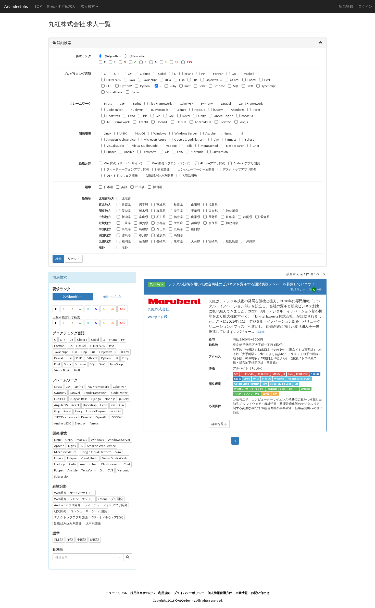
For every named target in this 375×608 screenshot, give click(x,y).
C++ (117, 74)
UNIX (123, 133)
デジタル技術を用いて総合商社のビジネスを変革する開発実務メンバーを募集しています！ (242, 284)
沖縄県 (250, 241)
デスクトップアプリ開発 (239, 169)
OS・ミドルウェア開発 (122, 175)
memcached (209, 146)
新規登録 (346, 6)
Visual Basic (114, 92)
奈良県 (213, 223)
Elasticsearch (235, 146)
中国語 (140, 187)
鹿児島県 (232, 241)
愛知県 (265, 217)
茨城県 (126, 211)
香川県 (143, 235)
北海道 (126, 198)
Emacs (231, 139)
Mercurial (197, 152)
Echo (131, 116)
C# (130, 74)
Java (132, 80)
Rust (187, 86)
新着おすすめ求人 (61, 6)
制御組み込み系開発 (159, 175)
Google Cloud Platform (189, 139)
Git (167, 152)
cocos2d (247, 116)
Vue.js (244, 122)
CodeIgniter (114, 110)
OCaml (234, 80)
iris (145, 116)
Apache (210, 133)
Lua (195, 80)
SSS (122, 309)
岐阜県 (230, 217)
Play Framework (160, 103)
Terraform (149, 152)
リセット (74, 259)
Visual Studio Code (145, 146)
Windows (159, 133)
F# (203, 74)
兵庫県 (195, 223)
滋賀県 (143, 223)
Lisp (181, 80)
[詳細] (261, 332)
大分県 (195, 241)
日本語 (108, 187)
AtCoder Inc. (187, 600)
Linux (107, 133)
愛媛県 (161, 235)
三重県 (126, 223)
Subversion (220, 152)
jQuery (218, 110)
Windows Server (185, 133)
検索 (58, 259)
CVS (180, 152)
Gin (158, 116)
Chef (256, 146)
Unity (202, 116)
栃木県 (143, 211)
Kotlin (135, 92)
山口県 (195, 229)
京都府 (161, 223)
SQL (236, 86)
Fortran (218, 74)
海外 (125, 247)
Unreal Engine (223, 116)
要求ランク (83, 56)
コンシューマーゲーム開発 (196, 169)
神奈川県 (232, 211)
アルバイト (156, 284)
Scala (202, 86)
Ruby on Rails (160, 110)
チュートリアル (116, 593)
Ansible (129, 152)
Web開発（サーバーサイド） (124, 163)
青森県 (126, 204)
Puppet (111, 152)
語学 (88, 187)
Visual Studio (115, 146)
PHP (109, 86)
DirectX (143, 122)
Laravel (226, 103)
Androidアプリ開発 (246, 163)
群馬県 (161, 211)
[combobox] (88, 557)
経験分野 (85, 163)
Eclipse (249, 139)
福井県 (178, 217)
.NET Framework (118, 122)
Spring (137, 103)
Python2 (126, 86)
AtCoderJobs (16, 6)
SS (112, 309)
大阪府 (178, 223)
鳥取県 (126, 229)
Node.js (199, 110)
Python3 (146, 86)
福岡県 (126, 241)
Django (181, 110)
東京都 (213, 211)
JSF (122, 103)
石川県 (161, 217)
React (256, 110)
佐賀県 (143, 241)
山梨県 (195, 217)
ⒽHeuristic (137, 56)
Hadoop (171, 146)
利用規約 (164, 593)
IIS (241, 133)
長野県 (213, 217)
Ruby (173, 86)
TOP (38, 6)
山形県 (195, 204)
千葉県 (195, 211)
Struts (108, 103)
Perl (267, 80)
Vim (216, 139)
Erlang (188, 74)
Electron (225, 122)
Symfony (207, 103)
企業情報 (241, 593)
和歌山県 (232, 223)
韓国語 (157, 187)
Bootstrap (113, 116)
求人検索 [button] (88, 6)
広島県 (178, 229)
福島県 (213, 204)
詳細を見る (219, 424)
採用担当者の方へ (142, 593)
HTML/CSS (113, 80)
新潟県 (126, 217)
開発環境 (85, 133)
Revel (186, 116)
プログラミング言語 (77, 74)
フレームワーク (80, 103)
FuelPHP (137, 110)
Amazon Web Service (120, 139)
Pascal (251, 80)
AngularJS (237, 110)
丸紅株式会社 (158, 309)
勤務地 (86, 198)
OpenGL (162, 122)
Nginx (228, 133)
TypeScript (268, 86)
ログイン (365, 6)
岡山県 (161, 229)
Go (234, 74)
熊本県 (178, 241)
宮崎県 (213, 241)
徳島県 (126, 235)
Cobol (162, 74)
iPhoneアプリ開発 (212, 163)
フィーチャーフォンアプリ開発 (127, 169)
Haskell (249, 74)
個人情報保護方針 (220, 593)
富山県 (143, 217)
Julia (168, 80)
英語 (124, 187)
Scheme (219, 86)
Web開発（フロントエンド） (172, 163)
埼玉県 (178, 211)
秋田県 (178, 204)
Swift (250, 86)
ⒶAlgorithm (112, 56)
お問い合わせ (260, 593)
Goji (171, 116)
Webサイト (156, 317)
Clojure (145, 74)
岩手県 (143, 204)
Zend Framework (251, 103)
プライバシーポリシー (189, 593)
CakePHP (186, 103)
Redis (188, 146)
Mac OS (140, 133)
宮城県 (161, 204)
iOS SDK (181, 122)
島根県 (143, 229)
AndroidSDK (203, 122)
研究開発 (163, 169)
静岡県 (247, 217)
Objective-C (214, 80)
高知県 (178, 235)
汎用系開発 (189, 175)
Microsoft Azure (155, 139)
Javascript (150, 80)
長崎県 (161, 241)
